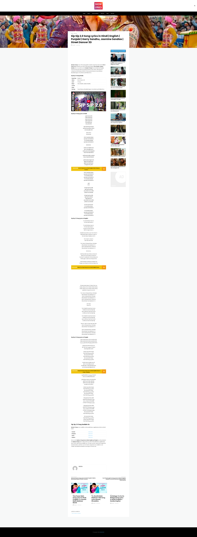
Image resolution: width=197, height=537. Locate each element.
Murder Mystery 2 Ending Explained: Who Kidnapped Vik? (118, 167)
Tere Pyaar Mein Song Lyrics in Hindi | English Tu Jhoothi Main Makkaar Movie (79, 499)
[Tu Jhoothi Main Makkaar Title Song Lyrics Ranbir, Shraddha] (98, 488)
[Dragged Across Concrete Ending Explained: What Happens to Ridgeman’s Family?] (118, 57)
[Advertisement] (88, 57)
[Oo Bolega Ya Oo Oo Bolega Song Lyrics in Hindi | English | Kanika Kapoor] (117, 488)
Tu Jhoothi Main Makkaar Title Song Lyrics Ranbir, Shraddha (98, 498)
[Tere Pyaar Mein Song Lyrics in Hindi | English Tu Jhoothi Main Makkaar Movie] (79, 488)
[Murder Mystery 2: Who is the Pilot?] (118, 152)
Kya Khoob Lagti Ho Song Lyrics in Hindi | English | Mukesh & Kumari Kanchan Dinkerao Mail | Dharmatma (114, 479)
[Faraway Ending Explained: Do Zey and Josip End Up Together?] (118, 117)
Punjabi (75, 33)
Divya (74, 45)
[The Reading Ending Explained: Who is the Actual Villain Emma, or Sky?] (118, 128)
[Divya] (72, 45)
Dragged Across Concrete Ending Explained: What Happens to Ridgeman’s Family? (118, 63)
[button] (195, 6)
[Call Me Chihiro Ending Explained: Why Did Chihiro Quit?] (118, 140)
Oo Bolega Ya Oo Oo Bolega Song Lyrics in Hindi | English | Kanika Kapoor (117, 498)
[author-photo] (73, 505)
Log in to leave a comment (76, 513)
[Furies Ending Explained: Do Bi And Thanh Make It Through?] (118, 93)
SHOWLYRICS (102, 532)
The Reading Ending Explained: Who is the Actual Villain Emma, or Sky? (118, 133)
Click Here (90, 431)
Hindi (72, 33)
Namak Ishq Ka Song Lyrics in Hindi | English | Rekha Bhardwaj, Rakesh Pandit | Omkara (83, 478)
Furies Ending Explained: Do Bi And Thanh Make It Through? (118, 99)
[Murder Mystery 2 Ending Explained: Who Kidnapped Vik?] (118, 162)
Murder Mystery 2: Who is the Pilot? (118, 156)
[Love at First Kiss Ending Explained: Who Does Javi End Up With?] (118, 82)
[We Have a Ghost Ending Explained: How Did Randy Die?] (118, 105)
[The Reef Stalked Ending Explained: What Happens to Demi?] (118, 70)
